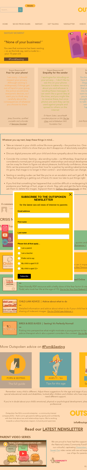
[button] (70, 194)
